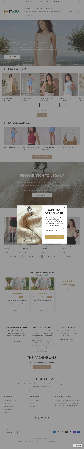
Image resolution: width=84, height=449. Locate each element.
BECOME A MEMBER (54, 237)
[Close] (65, 207)
